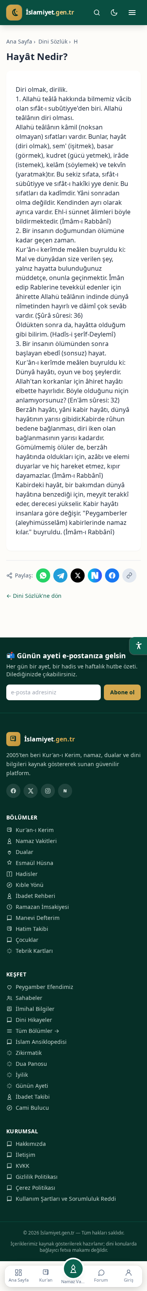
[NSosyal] (65, 791)
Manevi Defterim (38, 917)
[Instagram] (48, 791)
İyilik (22, 1074)
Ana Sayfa (19, 41)
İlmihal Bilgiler (35, 1008)
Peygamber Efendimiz (44, 987)
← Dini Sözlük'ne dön (34, 595)
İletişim (25, 1154)
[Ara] (97, 12)
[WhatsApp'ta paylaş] (43, 575)
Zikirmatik (29, 1052)
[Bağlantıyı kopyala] (129, 575)
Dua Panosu (31, 1063)
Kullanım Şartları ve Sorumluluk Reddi (66, 1198)
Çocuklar (27, 939)
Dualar (24, 852)
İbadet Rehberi (35, 896)
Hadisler (27, 874)
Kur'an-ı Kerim (35, 830)
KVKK (22, 1165)
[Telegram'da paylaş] (60, 575)
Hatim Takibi (32, 928)
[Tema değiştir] (114, 12)
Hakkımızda (31, 1143)
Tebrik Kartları (34, 950)
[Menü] (132, 12)
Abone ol (122, 692)
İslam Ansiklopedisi (41, 1041)
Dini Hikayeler (34, 1019)
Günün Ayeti (32, 1085)
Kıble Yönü (30, 885)
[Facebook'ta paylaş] (112, 575)
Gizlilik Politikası (37, 1176)
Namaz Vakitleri (36, 841)
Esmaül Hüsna (34, 863)
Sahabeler (29, 997)
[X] (31, 791)
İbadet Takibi (33, 1096)
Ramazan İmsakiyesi (42, 906)
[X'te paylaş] (78, 575)
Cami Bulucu (32, 1107)
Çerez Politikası (35, 1187)
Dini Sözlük (52, 41)
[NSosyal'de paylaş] (95, 575)
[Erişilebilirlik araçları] (138, 645)
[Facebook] (13, 791)
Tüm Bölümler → (37, 1030)
